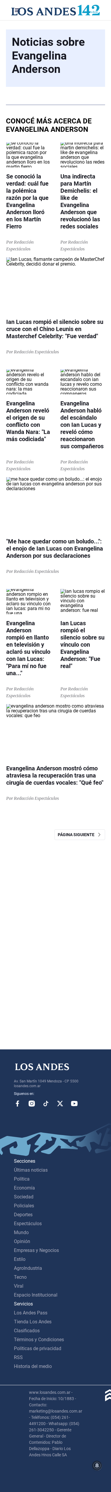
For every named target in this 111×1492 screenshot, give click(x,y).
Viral (18, 1286)
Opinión (22, 1241)
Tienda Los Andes (33, 1322)
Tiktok (45, 1103)
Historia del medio (33, 1366)
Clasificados (27, 1330)
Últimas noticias (31, 1170)
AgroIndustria (28, 1268)
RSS (18, 1357)
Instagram (31, 1103)
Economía (24, 1188)
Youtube (74, 1103)
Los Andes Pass (30, 1313)
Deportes (23, 1214)
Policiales (24, 1206)
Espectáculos (28, 1223)
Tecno (20, 1277)
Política (22, 1179)
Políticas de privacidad (37, 1348)
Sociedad (23, 1197)
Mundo (21, 1232)
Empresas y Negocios (36, 1250)
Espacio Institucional (35, 1295)
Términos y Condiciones (39, 1339)
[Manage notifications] (97, 1465)
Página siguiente (77, 834)
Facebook (17, 1103)
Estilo (19, 1259)
